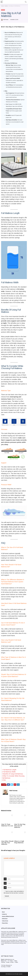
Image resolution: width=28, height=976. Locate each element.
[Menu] (2, 2)
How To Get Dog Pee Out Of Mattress (19, 825)
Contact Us (4, 914)
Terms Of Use (5, 920)
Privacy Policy (5, 923)
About (3, 911)
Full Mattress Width (9, 772)
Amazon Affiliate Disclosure (8, 916)
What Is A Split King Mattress (19, 841)
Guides (6, 6)
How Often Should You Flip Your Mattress (7, 842)
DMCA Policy (4, 918)
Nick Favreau (5, 19)
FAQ (4, 780)
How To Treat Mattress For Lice (7, 825)
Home (2, 6)
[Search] (25, 2)
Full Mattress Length (9, 770)
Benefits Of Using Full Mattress (12, 774)
